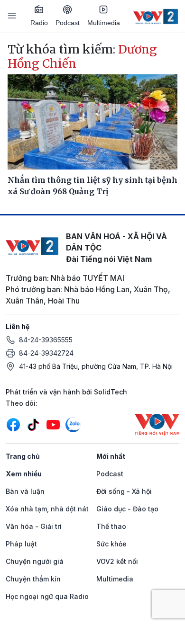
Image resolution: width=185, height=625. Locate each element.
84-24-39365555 (46, 340)
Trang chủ (23, 456)
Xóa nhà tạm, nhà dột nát (47, 509)
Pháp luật (21, 544)
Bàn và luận (25, 491)
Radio (39, 23)
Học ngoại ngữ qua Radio (47, 596)
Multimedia (103, 23)
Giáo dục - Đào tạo (127, 509)
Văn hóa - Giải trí (34, 526)
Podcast (68, 23)
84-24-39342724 (46, 353)
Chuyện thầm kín (33, 579)
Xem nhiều (24, 474)
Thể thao (111, 526)
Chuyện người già (35, 561)
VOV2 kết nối (117, 561)
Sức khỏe (111, 544)
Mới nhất (110, 456)
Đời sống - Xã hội (124, 491)
